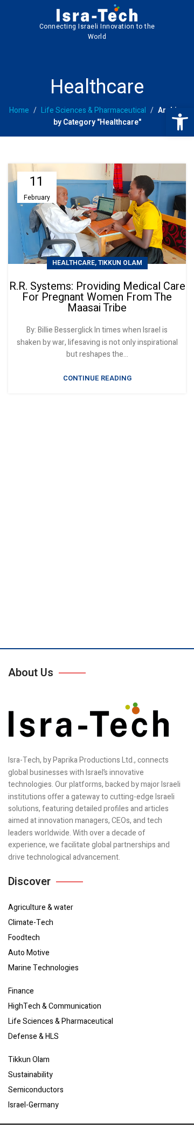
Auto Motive (29, 952)
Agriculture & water (40, 907)
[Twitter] (35, 56)
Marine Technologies (43, 968)
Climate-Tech (30, 922)
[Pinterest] (95, 56)
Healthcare (73, 263)
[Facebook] (15, 56)
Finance (21, 991)
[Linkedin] (75, 56)
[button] (180, 122)
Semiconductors (36, 1090)
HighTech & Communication (54, 1006)
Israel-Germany (33, 1105)
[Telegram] (55, 56)
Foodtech (24, 937)
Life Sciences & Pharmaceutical (93, 110)
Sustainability (30, 1074)
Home (19, 110)
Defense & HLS (33, 1036)
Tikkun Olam (120, 263)
